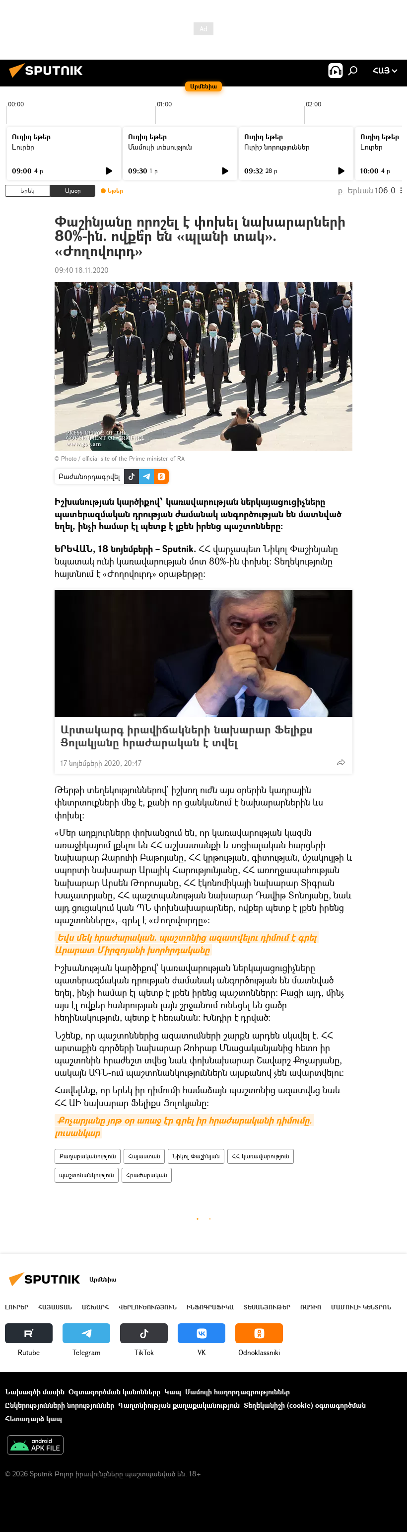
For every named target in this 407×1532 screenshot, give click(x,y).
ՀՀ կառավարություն (260, 1156)
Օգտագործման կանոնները (114, 1391)
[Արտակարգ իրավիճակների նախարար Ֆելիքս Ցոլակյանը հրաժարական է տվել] (203, 653)
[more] (341, 762)
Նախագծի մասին (35, 1391)
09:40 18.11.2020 (82, 270)
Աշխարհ (95, 1307)
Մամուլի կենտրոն (361, 1307)
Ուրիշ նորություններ (277, 147)
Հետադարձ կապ (33, 1418)
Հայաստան (144, 1156)
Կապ (172, 1391)
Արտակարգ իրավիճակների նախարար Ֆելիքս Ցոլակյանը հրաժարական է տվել (187, 736)
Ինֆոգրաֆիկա (210, 1307)
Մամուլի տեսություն (160, 147)
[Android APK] (35, 1446)
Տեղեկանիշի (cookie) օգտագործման (305, 1405)
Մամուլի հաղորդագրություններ (237, 1391)
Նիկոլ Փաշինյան (196, 1156)
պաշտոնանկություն (86, 1175)
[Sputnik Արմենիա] (48, 78)
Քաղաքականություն (87, 1156)
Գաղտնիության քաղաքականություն (179, 1405)
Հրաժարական (146, 1175)
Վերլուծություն (148, 1307)
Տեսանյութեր (267, 1307)
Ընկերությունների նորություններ (59, 1405)
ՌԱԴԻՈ (310, 1307)
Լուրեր (23, 147)
